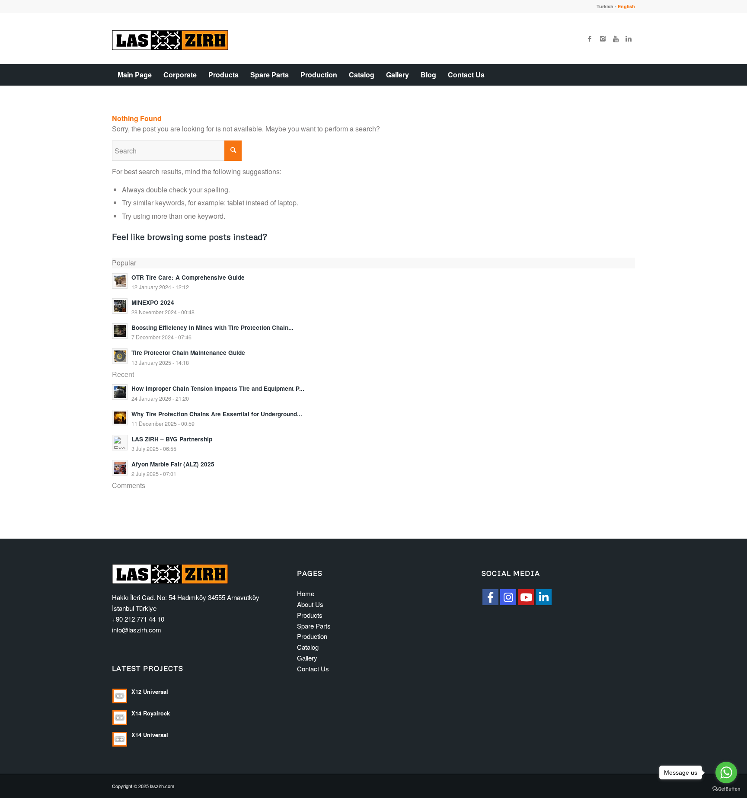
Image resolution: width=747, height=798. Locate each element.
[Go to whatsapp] (726, 772)
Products (309, 614)
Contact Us (313, 668)
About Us (310, 604)
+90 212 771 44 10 (138, 618)
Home (305, 593)
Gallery (307, 657)
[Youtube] (615, 38)
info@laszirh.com (136, 629)
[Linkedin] (628, 38)
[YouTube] (526, 597)
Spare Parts (314, 625)
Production (312, 636)
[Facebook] (589, 38)
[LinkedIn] (544, 597)
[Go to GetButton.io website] (726, 789)
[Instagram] (602, 38)
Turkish (605, 6)
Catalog (308, 646)
